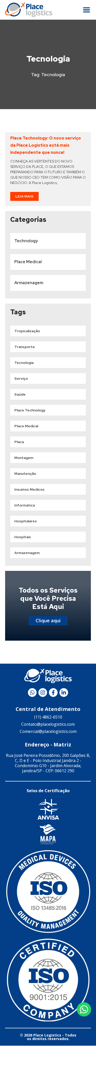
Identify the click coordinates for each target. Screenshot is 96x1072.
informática (24, 505)
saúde (20, 394)
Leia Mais (24, 196)
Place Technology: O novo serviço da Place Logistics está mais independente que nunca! (45, 145)
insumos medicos (29, 489)
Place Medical (28, 261)
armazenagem (27, 552)
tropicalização (27, 331)
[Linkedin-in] (63, 692)
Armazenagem (28, 282)
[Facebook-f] (53, 692)
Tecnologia (24, 362)
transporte (24, 346)
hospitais (22, 537)
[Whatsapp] (32, 692)
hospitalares (25, 521)
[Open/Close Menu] (86, 9)
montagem (23, 457)
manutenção (25, 473)
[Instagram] (42, 692)
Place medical (26, 426)
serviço (21, 378)
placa (19, 442)
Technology (26, 241)
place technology (29, 410)
